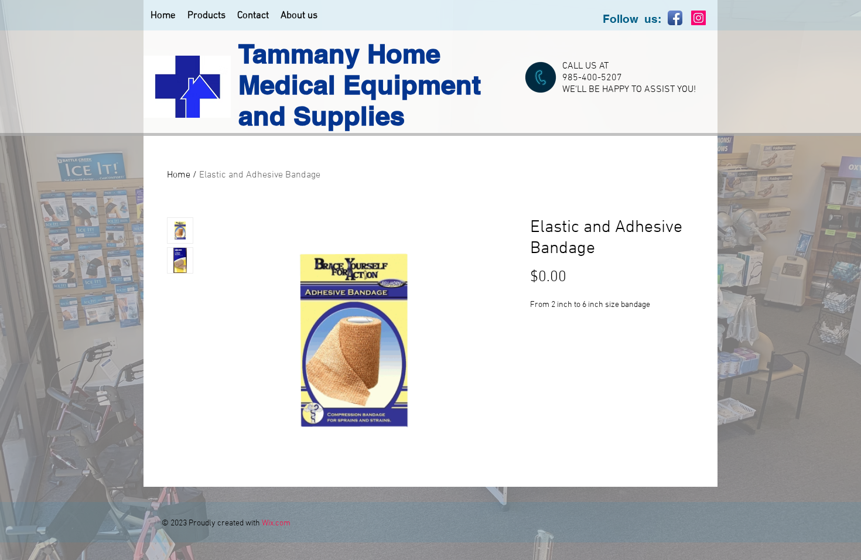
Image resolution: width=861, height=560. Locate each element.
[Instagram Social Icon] (698, 18)
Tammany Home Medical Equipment (359, 69)
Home (178, 175)
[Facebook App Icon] (675, 18)
